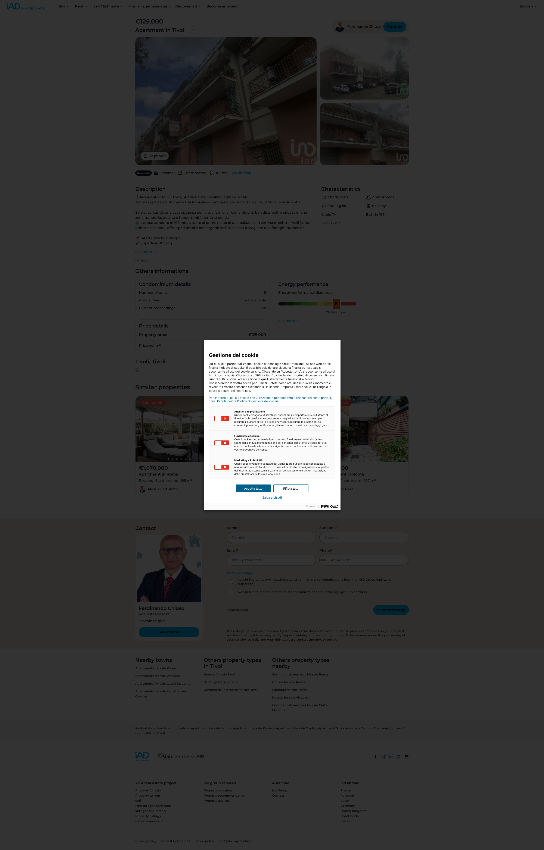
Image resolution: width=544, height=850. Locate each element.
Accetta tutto (253, 488)
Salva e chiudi (272, 497)
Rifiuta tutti (290, 488)
